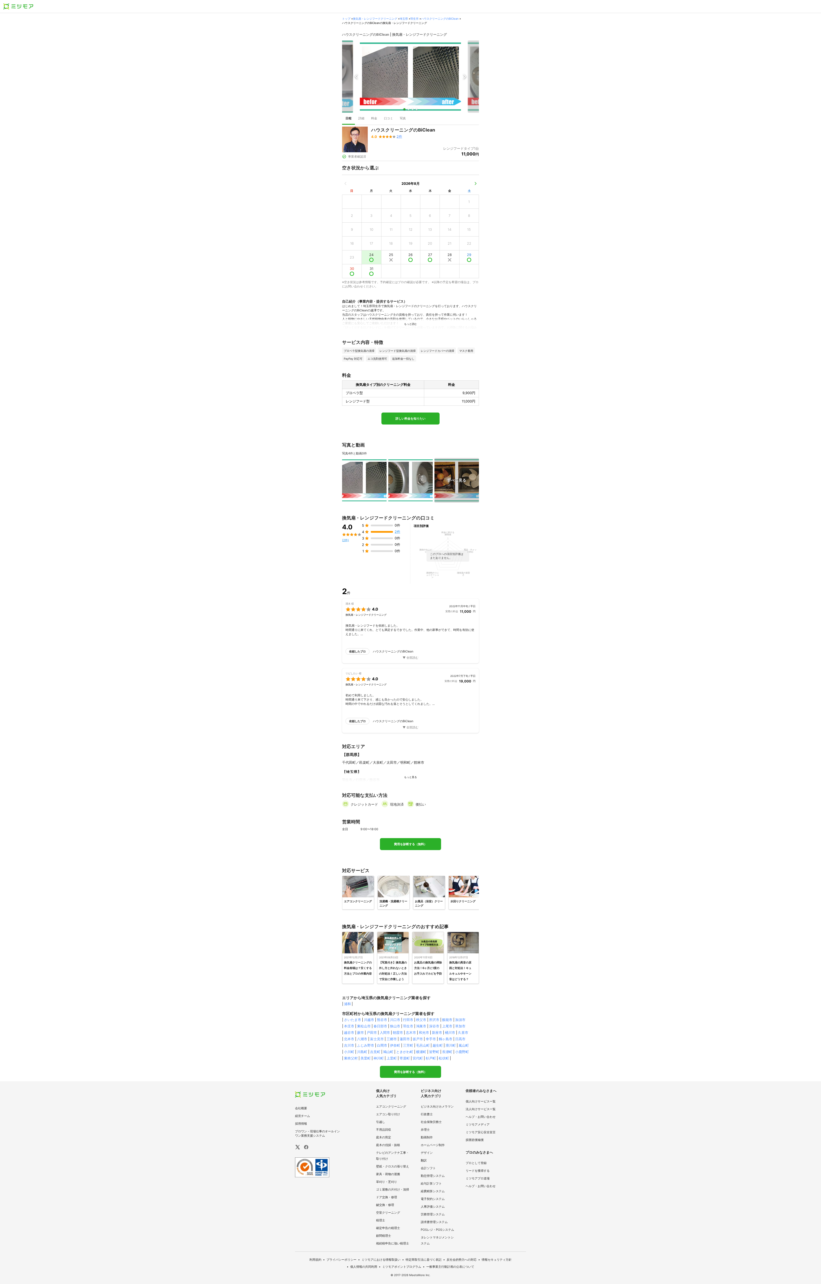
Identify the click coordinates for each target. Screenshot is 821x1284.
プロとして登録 (476, 1163)
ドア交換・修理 (386, 1197)
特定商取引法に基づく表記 (424, 1259)
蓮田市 (405, 1039)
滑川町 (451, 1045)
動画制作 (427, 1137)
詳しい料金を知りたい (410, 418)
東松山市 (364, 1026)
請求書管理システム (434, 1222)
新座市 (437, 1032)
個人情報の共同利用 (363, 1266)
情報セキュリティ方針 (497, 1259)
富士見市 (377, 1039)
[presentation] (348, 119)
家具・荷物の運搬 (388, 1174)
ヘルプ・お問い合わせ (481, 1116)
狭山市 (395, 1026)
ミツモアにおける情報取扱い (381, 1259)
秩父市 (421, 1020)
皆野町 (434, 1052)
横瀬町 (421, 1052)
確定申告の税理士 (388, 1228)
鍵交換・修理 (385, 1205)
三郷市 (392, 1039)
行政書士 (427, 1114)
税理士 (380, 1220)
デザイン (427, 1152)
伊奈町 (395, 1045)
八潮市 (362, 1039)
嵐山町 (464, 1045)
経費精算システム (433, 1191)
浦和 (347, 1004)
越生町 (438, 1045)
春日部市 (380, 1026)
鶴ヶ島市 (445, 1039)
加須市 (460, 1020)
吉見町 (375, 1052)
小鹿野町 (462, 1052)
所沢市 (434, 1020)
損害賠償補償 (475, 1140)
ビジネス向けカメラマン (437, 1106)
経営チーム (302, 1116)
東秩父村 (351, 1058)
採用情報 (301, 1123)
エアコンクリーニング (391, 1106)
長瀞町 (447, 1052)
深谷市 (434, 1026)
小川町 (349, 1052)
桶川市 (450, 1032)
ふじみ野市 (365, 1045)
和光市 (424, 1032)
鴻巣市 (421, 1026)
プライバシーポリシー (341, 1259)
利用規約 (315, 1259)
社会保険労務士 (431, 1122)
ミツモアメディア (478, 1124)
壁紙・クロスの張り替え (392, 1166)
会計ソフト (428, 1168)
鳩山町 (388, 1052)
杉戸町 (431, 1058)
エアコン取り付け (388, 1114)
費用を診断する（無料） (410, 844)
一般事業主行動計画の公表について (450, 1266)
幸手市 (431, 1039)
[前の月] (345, 183)
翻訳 (424, 1160)
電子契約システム (433, 1199)
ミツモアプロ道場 (478, 1178)
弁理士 (425, 1129)
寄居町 (405, 1058)
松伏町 (444, 1058)
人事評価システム (433, 1206)
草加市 (460, 1026)
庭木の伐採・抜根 (388, 1145)
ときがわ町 (404, 1052)
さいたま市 (352, 1020)
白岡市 (382, 1045)
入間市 (385, 1032)
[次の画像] (464, 76)
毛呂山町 (423, 1045)
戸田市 (372, 1032)
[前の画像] (356, 76)
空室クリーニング (388, 1212)
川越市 (369, 1020)
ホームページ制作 (433, 1145)
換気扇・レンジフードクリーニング (375, 18)
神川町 (379, 1058)
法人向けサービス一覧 (481, 1109)
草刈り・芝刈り (386, 1181)
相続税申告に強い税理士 (392, 1243)
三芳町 (408, 1045)
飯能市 (447, 1020)
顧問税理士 (383, 1235)
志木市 (411, 1032)
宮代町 (418, 1058)
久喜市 (463, 1032)
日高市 (460, 1039)
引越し (380, 1122)
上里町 (392, 1058)
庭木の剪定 (383, 1137)
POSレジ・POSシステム (437, 1229)
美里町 (365, 1058)
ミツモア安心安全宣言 (481, 1132)
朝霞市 (398, 1032)
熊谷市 (382, 1020)
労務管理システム (433, 1214)
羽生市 (414, 18)
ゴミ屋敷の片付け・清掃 (392, 1189)
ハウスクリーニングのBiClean (440, 18)
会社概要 (301, 1108)
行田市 (408, 1020)
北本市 (349, 1039)
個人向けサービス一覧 (481, 1101)
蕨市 (360, 1032)
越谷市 (349, 1032)
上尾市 (447, 1026)
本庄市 (349, 1026)
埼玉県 (404, 18)
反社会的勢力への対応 (462, 1259)
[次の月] (475, 183)
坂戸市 (418, 1039)
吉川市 (349, 1045)
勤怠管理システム (433, 1175)
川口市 (395, 1020)
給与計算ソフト (431, 1183)
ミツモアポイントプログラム (401, 1266)
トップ (346, 18)
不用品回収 (383, 1129)
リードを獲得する (478, 1170)
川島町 (362, 1052)
